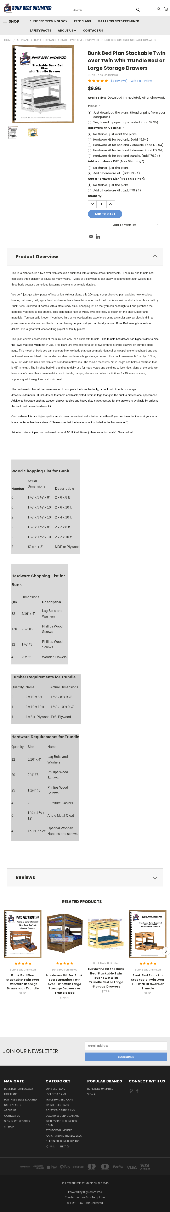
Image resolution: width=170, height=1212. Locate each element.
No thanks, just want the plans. (115, 134)
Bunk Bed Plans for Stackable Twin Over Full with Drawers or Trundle (148, 981)
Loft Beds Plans (56, 1094)
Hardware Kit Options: (106, 128)
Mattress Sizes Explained (118, 21)
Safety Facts (40, 30)
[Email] (91, 236)
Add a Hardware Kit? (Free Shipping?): (116, 161)
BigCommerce (92, 1192)
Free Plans (82, 21)
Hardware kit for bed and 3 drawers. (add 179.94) (128, 150)
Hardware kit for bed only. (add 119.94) (120, 139)
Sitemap (9, 1126)
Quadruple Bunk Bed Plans (62, 1116)
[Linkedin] (98, 236)
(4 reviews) (119, 81)
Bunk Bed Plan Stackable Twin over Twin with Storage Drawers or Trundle (23, 981)
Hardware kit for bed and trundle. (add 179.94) (126, 156)
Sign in (9, 1121)
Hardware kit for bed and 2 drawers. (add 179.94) (128, 145)
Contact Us (93, 30)
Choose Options (23, 937)
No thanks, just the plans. (111, 168)
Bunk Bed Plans (55, 1089)
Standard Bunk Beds (59, 1130)
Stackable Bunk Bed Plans (63, 1141)
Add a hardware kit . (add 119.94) (116, 173)
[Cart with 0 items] (166, 9)
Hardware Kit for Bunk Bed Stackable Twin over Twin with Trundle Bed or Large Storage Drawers (106, 978)
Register (24, 1121)
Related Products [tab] (82, 901)
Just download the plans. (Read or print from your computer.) (129, 114)
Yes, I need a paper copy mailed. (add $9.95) (125, 122)
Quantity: (95, 196)
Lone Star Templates (92, 1197)
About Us (66, 30)
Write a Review (141, 81)
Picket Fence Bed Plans (60, 1110)
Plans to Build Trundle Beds (64, 1135)
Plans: (94, 106)
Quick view (22, 929)
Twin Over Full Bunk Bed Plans (61, 1123)
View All (92, 1094)
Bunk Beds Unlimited (100, 1089)
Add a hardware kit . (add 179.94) (117, 190)
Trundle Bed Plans (57, 1105)
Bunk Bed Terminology (48, 21)
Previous (164, 1199)
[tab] (85, 257)
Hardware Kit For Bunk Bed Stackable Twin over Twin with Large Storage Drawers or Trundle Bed (64, 984)
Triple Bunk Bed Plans (59, 1099)
